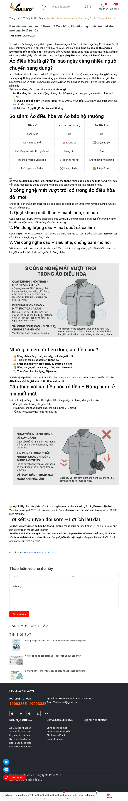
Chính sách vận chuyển (58, 731)
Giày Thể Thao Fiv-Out (20, 739)
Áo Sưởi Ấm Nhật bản (20, 731)
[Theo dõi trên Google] (29, 713)
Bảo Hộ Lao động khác (20, 743)
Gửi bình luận (19, 614)
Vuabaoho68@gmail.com (65, 702)
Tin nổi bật (20, 635)
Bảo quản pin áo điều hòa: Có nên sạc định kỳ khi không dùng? (56, 640)
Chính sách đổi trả (56, 735)
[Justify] (86, 7)
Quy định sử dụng (55, 739)
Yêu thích (103, 8)
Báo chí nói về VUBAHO (20, 746)
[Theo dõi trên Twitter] (20, 713)
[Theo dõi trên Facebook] (12, 713)
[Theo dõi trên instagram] (38, 713)
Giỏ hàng (114, 9)
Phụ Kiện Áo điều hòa (19, 735)
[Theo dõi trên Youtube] (46, 713)
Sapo (39, 780)
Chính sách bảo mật (57, 728)
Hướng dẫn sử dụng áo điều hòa (39, 552)
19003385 (18, 704)
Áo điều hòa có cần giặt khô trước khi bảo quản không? (53, 656)
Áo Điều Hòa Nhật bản (20, 728)
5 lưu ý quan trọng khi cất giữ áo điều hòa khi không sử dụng (55, 671)
